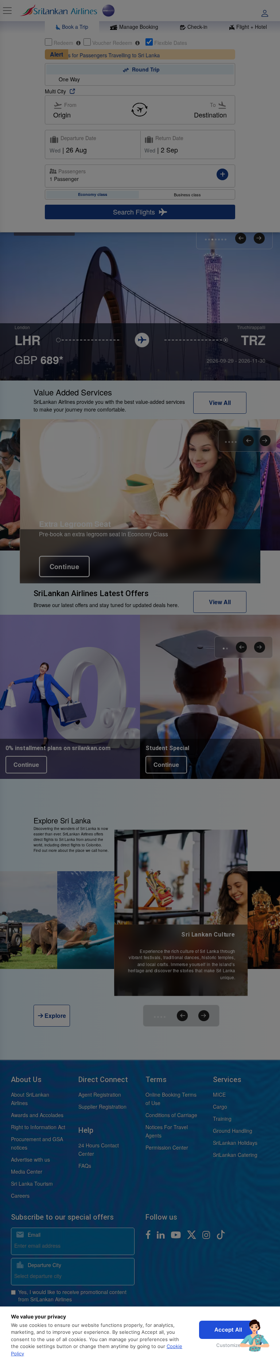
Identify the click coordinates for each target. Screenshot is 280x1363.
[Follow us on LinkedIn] (162, 1234)
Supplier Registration (102, 1106)
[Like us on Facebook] (149, 1234)
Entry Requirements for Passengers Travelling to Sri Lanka (72, 55)
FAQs (84, 1165)
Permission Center (166, 1147)
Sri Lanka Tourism (32, 1183)
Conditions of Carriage (171, 1115)
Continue (132, 550)
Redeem (63, 42)
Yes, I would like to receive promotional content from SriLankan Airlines (72, 1295)
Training (222, 1118)
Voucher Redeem (112, 42)
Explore (54, 1015)
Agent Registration (99, 1094)
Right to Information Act (38, 1127)
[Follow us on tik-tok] (220, 1234)
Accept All (228, 1329)
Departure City (43, 1265)
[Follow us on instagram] (207, 1234)
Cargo (220, 1106)
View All (220, 402)
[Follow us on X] (193, 1234)
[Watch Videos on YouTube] (177, 1234)
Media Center (26, 1171)
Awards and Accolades (37, 1115)
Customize (228, 1345)
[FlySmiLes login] (267, 10)
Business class (187, 194)
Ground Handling (232, 1130)
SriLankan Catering (235, 1154)
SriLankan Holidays (235, 1142)
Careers (20, 1195)
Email (33, 1234)
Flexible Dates (170, 42)
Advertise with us (30, 1159)
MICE (219, 1094)
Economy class (92, 194)
